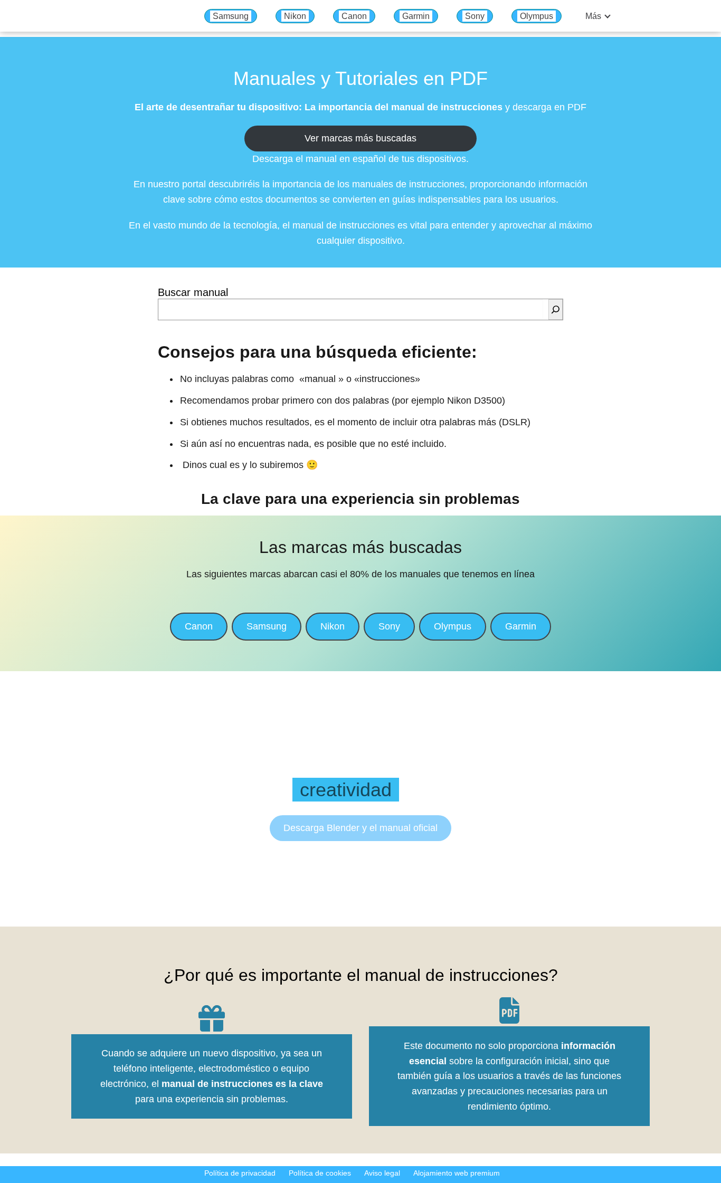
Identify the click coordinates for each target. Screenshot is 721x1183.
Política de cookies (320, 1173)
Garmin (416, 16)
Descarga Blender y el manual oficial (360, 828)
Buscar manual (193, 292)
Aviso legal (382, 1173)
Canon (354, 16)
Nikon (295, 16)
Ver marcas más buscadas (360, 138)
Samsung (231, 16)
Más (593, 16)
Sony (475, 16)
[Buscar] (555, 309)
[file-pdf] (509, 1010)
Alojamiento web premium (456, 1173)
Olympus (536, 16)
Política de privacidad (240, 1173)
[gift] (211, 1018)
